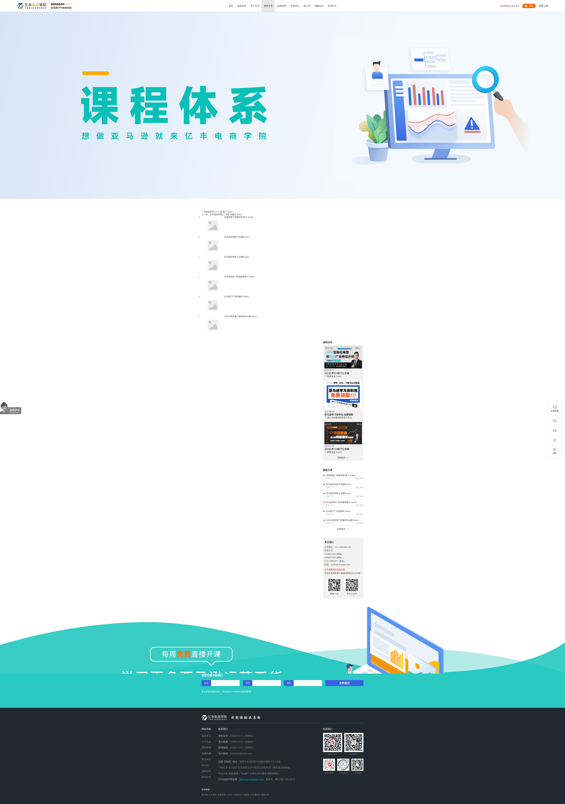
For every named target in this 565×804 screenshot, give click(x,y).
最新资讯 (241, 6)
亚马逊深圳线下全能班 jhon (338, 484)
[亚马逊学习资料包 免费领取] (343, 382)
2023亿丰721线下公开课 (336, 449)
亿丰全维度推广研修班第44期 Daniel (342, 520)
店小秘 (205, 795)
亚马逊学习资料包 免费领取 (338, 414)
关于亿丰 (255, 6)
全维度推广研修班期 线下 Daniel (340, 475)
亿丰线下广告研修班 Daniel (338, 511)
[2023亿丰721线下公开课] (343, 423)
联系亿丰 (332, 6)
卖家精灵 (221, 795)
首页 (231, 6)
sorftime (229, 795)
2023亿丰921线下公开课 (336, 373)
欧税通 (246, 795)
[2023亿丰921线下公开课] (343, 347)
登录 (531, 6)
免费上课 (543, 6)
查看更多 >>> (343, 458)
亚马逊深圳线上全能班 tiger (338, 493)
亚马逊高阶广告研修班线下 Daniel (341, 502)
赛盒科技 (238, 795)
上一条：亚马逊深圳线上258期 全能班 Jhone (221, 214)
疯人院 (307, 6)
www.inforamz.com (343, 547)
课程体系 (268, 6)
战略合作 (319, 6)
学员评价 (294, 6)
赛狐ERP (265, 795)
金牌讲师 (281, 6)
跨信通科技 (255, 795)
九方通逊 (212, 795)
